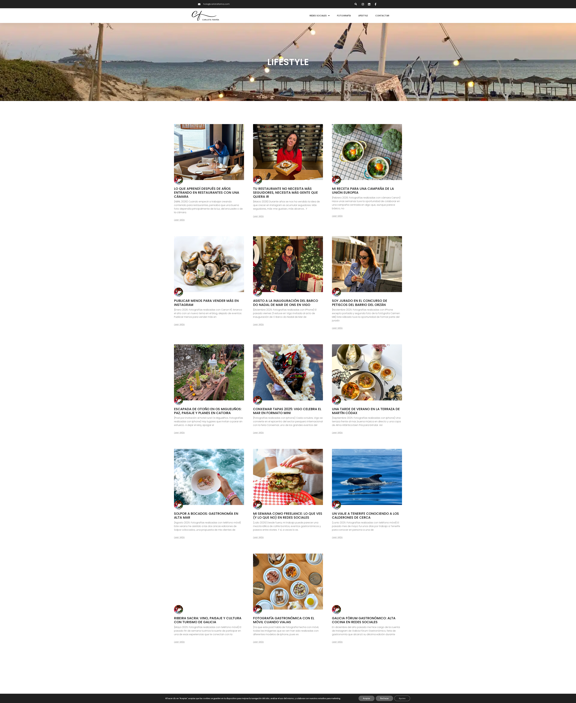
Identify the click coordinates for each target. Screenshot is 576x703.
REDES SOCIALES (318, 15)
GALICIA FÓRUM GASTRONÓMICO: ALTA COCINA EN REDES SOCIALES (363, 620)
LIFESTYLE (363, 15)
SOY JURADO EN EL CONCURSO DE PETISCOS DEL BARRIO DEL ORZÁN (359, 302)
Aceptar (366, 698)
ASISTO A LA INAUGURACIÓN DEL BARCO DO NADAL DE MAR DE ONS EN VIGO (285, 302)
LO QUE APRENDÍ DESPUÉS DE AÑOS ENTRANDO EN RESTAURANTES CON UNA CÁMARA (206, 192)
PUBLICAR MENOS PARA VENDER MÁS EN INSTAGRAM (206, 302)
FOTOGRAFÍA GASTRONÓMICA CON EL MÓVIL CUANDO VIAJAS (283, 620)
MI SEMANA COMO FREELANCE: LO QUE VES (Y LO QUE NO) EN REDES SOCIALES (287, 515)
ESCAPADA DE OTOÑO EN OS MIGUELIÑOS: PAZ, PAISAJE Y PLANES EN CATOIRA (208, 411)
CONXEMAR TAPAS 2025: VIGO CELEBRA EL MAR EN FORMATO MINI (287, 411)
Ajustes (402, 698)
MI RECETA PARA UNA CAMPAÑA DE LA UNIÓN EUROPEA (363, 190)
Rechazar (384, 698)
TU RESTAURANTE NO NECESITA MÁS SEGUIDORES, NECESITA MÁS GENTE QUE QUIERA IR (285, 192)
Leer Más (179, 220)
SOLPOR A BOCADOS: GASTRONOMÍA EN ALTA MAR (206, 515)
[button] (356, 4)
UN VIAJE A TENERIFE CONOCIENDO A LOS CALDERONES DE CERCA (365, 515)
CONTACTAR (382, 15)
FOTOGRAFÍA (344, 15)
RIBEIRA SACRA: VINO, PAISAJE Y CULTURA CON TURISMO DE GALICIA (207, 620)
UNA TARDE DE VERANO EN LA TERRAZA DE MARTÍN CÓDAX (366, 411)
